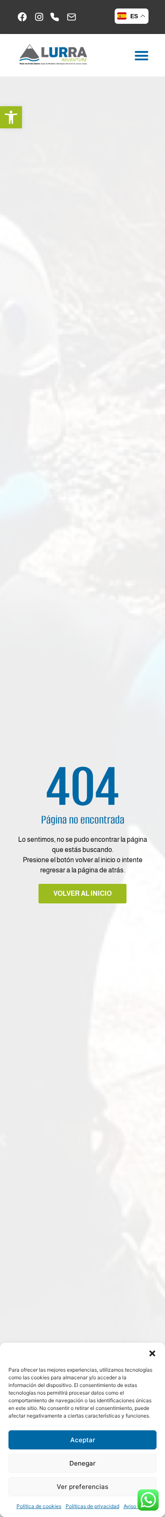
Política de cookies (38, 1506)
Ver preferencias (82, 1487)
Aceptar (82, 1440)
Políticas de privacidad (92, 1506)
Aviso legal (136, 1506)
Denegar (82, 1463)
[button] (11, 117)
